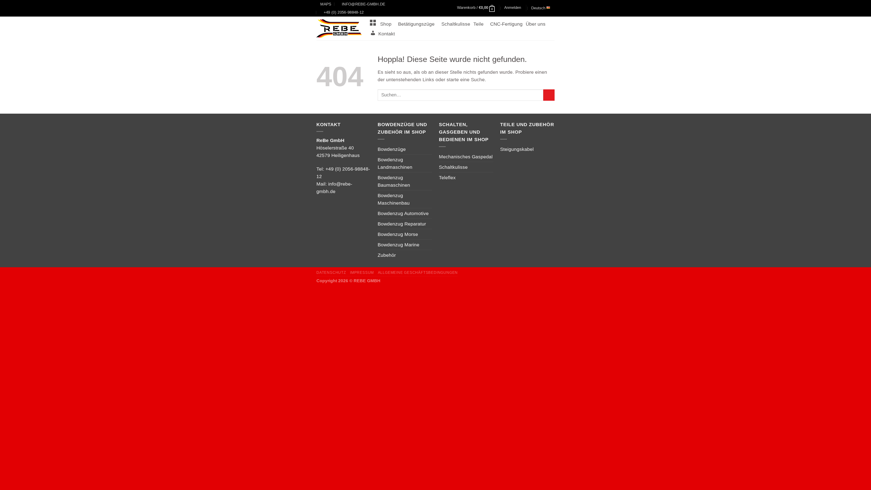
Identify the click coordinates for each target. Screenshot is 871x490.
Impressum (362, 272)
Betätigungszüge (416, 24)
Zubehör (387, 255)
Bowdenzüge (392, 149)
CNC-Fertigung (506, 24)
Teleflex (447, 177)
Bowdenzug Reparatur (402, 223)
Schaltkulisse (455, 24)
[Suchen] (435, 8)
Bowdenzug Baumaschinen (394, 181)
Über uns (536, 24)
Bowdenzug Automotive (403, 213)
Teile (478, 24)
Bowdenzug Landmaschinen (395, 163)
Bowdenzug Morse (398, 234)
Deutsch (538, 8)
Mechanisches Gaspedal (466, 156)
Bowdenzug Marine (398, 244)
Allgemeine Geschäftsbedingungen (418, 272)
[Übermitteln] (549, 95)
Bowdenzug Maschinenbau (394, 199)
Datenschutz (331, 272)
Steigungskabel (517, 149)
